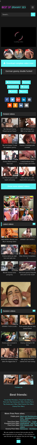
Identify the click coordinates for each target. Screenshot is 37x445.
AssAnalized (24, 423)
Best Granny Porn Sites (25, 404)
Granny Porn (29, 402)
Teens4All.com (25, 422)
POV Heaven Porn (26, 425)
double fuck (13, 87)
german (13, 91)
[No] (35, 437)
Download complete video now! (19, 63)
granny (24, 91)
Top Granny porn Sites (17, 402)
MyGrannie (24, 429)
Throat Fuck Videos (25, 400)
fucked (25, 87)
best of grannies (14, 82)
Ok (18, 441)
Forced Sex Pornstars (11, 400)
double (27, 82)
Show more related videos (18, 186)
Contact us (18, 387)
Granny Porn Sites (18, 406)
